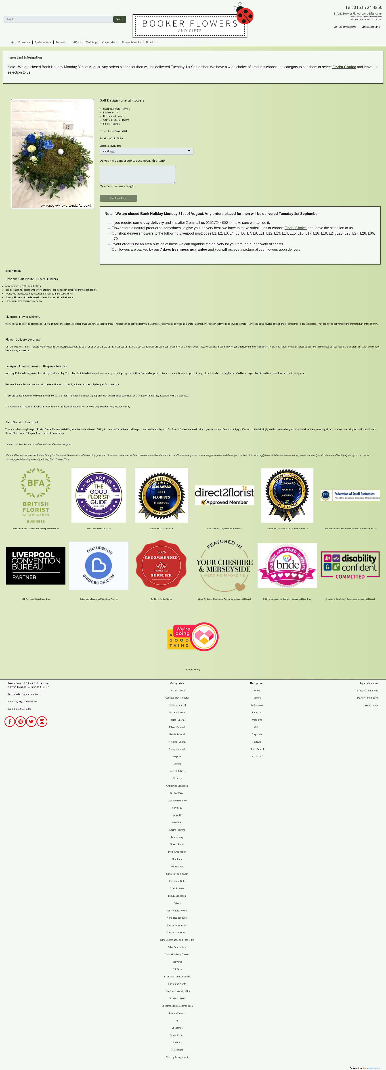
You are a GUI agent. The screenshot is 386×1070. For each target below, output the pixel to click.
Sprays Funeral (177, 749)
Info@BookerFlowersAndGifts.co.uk (358, 13)
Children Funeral (177, 705)
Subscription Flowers (177, 873)
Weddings (257, 719)
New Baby (177, 807)
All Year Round (177, 844)
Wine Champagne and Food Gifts (177, 939)
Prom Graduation (177, 851)
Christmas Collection (177, 785)
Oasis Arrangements (177, 932)
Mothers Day (177, 866)
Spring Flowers (177, 829)
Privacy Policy (371, 705)
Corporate (257, 734)
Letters (177, 763)
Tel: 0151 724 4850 (363, 7)
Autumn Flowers (177, 1013)
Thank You (177, 859)
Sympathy (177, 815)
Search (119, 19)
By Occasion (177, 1049)
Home (257, 690)
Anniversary (177, 837)
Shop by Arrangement (177, 1057)
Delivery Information (367, 697)
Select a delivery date (110, 145)
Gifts (256, 727)
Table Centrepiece (177, 947)
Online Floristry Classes (177, 954)
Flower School (257, 749)
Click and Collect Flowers (177, 976)
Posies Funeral (177, 719)
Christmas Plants (177, 983)
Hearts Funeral (177, 734)
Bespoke (177, 756)
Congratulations (177, 771)
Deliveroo (177, 961)
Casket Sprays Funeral (177, 697)
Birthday (177, 778)
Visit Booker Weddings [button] (345, 26)
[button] (24, 42)
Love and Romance (177, 800)
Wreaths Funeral (177, 741)
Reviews (257, 741)
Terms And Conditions (367, 690)
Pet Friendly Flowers (177, 910)
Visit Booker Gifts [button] (371, 26)
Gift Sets (177, 969)
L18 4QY (380, 19)
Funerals (177, 1042)
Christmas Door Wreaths (177, 991)
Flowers (257, 697)
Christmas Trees (177, 998)
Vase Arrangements (177, 925)
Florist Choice (344, 67)
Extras (177, 903)
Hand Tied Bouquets (177, 917)
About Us (256, 756)
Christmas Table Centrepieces (177, 1005)
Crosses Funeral (177, 690)
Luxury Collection (177, 895)
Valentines (177, 822)
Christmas (177, 1027)
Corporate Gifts (177, 881)
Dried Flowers (177, 888)
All (177, 1020)
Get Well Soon (177, 793)
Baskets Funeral (177, 712)
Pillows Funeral (177, 727)
